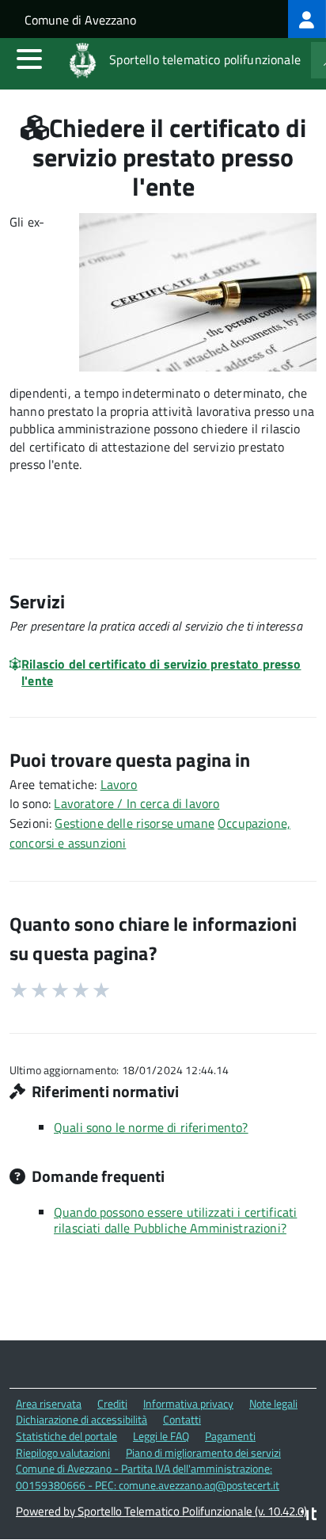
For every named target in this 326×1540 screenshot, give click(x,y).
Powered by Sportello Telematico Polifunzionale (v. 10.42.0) (161, 1511)
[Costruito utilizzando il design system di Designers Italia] (309, 1516)
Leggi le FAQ (161, 1436)
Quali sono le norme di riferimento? (151, 1127)
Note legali (273, 1403)
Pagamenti (230, 1436)
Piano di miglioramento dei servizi (203, 1452)
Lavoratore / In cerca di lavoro (136, 803)
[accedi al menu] (29, 58)
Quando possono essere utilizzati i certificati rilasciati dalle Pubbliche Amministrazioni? (175, 1220)
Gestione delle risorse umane (134, 823)
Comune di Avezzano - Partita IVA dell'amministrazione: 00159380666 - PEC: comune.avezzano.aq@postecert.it (147, 1476)
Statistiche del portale (66, 1436)
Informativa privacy (188, 1403)
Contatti (182, 1419)
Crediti (112, 1403)
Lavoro (119, 784)
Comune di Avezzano (80, 19)
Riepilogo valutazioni (63, 1452)
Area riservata (49, 1403)
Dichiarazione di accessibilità (81, 1419)
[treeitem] (307, 19)
